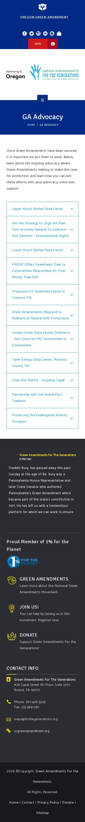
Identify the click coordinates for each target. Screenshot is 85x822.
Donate (68, 802)
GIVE (38, 44)
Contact (28, 802)
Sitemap (42, 813)
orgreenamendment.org (31, 731)
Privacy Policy (48, 802)
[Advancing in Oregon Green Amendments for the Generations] (42, 74)
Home (31, 125)
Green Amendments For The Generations (48, 455)
